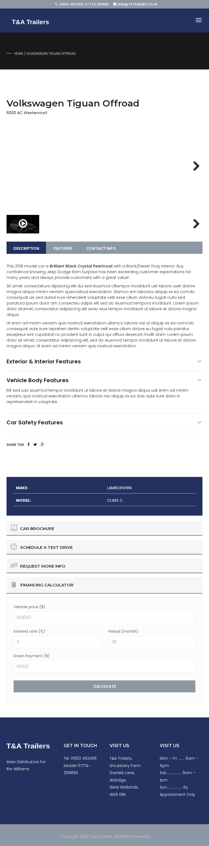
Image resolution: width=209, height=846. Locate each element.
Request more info (42, 566)
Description (26, 248)
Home (18, 53)
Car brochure (37, 528)
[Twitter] (35, 444)
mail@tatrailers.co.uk (138, 4)
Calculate (104, 686)
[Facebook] (28, 444)
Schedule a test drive (46, 547)
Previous (14, 166)
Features (62, 248)
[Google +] (42, 444)
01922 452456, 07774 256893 (84, 4)
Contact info (101, 248)
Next (194, 166)
